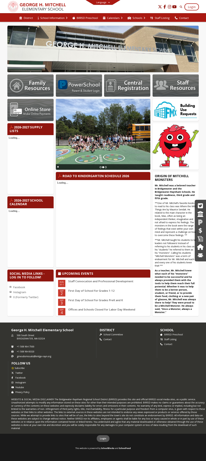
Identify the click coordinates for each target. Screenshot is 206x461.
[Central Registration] (200, 239)
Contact (107, 339)
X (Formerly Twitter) (25, 297)
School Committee (113, 334)
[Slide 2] (103, 167)
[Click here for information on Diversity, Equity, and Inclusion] (200, 214)
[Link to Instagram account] (169, 7)
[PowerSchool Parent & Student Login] (200, 222)
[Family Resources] (200, 247)
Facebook (19, 287)
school (167, 330)
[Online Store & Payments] (200, 230)
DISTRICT (107, 330)
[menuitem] (26, 17)
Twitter (19, 372)
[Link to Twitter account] (160, 7)
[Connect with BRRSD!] (200, 206)
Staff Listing (170, 339)
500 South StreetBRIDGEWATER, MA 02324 (31, 337)
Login (103, 438)
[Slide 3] (106, 167)
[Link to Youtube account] (174, 7)
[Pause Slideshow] (58, 166)
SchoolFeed (125, 448)
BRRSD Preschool (173, 334)
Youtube (19, 387)
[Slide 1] (101, 167)
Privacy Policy (22, 392)
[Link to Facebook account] (164, 7)
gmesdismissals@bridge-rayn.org (34, 356)
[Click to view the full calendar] (60, 273)
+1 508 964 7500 (25, 346)
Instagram (19, 292)
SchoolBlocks (107, 448)
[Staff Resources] (200, 255)
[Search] (180, 6)
